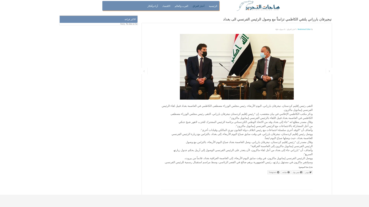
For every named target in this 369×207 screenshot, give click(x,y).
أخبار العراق (291, 29)
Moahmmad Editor (304, 29)
